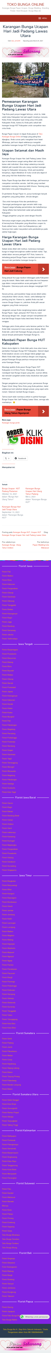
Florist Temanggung (10, 762)
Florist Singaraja (8, 1258)
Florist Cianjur (7, 819)
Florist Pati (6, 571)
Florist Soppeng (8, 1226)
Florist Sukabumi (8, 861)
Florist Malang (7, 939)
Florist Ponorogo (8, 981)
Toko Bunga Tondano (10, 1243)
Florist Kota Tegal (9, 792)
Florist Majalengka (9, 845)
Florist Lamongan (9, 923)
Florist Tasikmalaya (9, 638)
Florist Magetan (8, 935)
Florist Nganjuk (8, 956)
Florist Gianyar (8, 1283)
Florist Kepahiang (9, 1063)
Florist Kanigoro (8, 893)
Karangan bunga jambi (11, 422)
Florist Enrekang (8, 1222)
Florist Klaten (7, 708)
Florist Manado (8, 1201)
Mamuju (5, 1205)
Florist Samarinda (9, 1148)
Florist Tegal (7, 758)
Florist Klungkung (9, 1292)
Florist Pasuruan (8, 973)
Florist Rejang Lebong (10, 1068)
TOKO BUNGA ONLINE (25, 4)
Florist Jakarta (7, 634)
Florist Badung (7, 1271)
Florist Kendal (7, 704)
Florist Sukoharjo (8, 596)
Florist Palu (6, 1189)
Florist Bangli (7, 1275)
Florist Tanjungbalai (9, 1121)
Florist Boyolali (8, 670)
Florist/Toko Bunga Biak (11, 1315)
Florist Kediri (7, 918)
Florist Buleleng (8, 1279)
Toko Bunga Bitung (9, 1247)
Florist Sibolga (7, 1116)
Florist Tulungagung (9, 1019)
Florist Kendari (7, 1193)
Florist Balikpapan (9, 1136)
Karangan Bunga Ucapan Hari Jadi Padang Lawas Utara (24, 535)
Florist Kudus (7, 712)
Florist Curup (7, 1059)
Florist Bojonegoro (9, 897)
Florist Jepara (7, 691)
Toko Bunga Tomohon (10, 1239)
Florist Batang (7, 662)
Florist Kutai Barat (9, 1169)
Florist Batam (7, 1072)
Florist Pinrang (7, 1218)
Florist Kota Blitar (9, 1027)
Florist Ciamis (7, 803)
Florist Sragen (7, 750)
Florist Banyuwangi (9, 885)
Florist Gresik (7, 906)
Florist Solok (7, 1038)
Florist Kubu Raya (9, 1161)
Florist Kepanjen (8, 944)
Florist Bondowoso (9, 902)
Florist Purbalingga (9, 737)
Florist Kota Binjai (9, 1104)
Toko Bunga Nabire (9, 1319)
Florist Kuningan (8, 840)
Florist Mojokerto (8, 948)
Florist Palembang (9, 1080)
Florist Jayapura (8, 1311)
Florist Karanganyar (9, 613)
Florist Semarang (9, 630)
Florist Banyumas (9, 658)
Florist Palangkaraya (10, 1144)
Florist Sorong (7, 1307)
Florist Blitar (7, 889)
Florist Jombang (8, 914)
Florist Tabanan (8, 1296)
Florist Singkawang (9, 1157)
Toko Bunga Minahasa (11, 1235)
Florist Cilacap (7, 592)
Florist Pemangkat (9, 1178)
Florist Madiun (7, 575)
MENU (44, 18)
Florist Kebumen (8, 584)
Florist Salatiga (8, 783)
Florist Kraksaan (8, 990)
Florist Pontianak (8, 1140)
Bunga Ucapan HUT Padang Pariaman (11, 489)
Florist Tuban (7, 1015)
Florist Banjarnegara (10, 649)
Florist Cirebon (7, 824)
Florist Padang (7, 1042)
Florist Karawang (8, 836)
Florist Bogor (7, 617)
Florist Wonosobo (9, 771)
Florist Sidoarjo (8, 998)
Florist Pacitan (7, 964)
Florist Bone (7, 1210)
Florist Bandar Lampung (11, 1084)
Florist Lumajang (8, 927)
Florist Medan (7, 1055)
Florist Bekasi (7, 811)
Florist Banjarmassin (10, 1152)
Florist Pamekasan (9, 969)
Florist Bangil (7, 977)
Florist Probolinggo (9, 985)
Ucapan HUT (36, 532)
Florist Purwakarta (9, 853)
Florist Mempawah (9, 1173)
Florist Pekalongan (9, 725)
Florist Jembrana (8, 1287)
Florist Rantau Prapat (10, 1112)
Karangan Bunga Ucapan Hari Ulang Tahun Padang (34, 491)
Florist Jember (7, 910)
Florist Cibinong (8, 601)
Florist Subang (7, 857)
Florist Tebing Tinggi (10, 1125)
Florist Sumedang (9, 866)
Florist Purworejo (8, 741)
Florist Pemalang (8, 733)
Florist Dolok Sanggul (10, 1100)
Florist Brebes (7, 609)
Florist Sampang (8, 994)
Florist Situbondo (8, 1002)
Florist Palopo (7, 1214)
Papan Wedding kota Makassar (41, 545)
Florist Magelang (8, 729)
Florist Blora (7, 580)
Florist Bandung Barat (10, 815)
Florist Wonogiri (8, 767)
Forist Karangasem (9, 1267)
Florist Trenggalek (9, 605)
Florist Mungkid (8, 716)
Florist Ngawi (7, 960)
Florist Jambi (7, 1047)
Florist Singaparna (9, 870)
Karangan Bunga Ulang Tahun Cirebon (11, 545)
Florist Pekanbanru (9, 1051)
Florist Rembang (8, 746)
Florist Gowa (7, 1230)
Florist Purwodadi (9, 687)
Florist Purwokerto (9, 653)
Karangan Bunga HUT (21, 532)
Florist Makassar (8, 1197)
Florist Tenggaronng (10, 1165)
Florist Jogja (7, 622)
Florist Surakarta (8, 787)
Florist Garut (7, 828)
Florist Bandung (8, 626)
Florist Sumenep (8, 1006)
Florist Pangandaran (10, 588)
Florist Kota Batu (8, 1023)
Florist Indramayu (9, 832)
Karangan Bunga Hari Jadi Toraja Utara (11, 508)
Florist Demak (7, 683)
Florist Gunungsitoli (9, 1108)
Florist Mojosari (8, 952)
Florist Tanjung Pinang (11, 1076)
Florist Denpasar (8, 1262)
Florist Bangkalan (9, 881)
